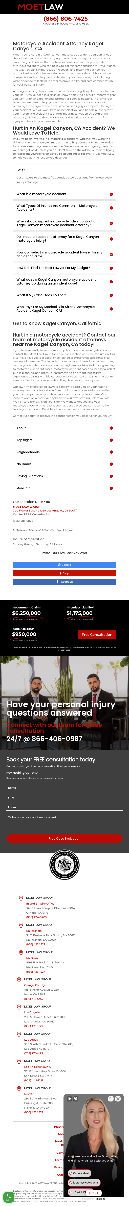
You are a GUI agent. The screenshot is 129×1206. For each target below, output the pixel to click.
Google (66, 564)
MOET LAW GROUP (26, 506)
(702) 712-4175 (33, 1053)
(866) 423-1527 (35, 944)
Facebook (66, 581)
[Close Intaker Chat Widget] (118, 1098)
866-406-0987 (57, 738)
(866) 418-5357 (33, 998)
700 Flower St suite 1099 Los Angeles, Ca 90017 (45, 510)
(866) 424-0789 (36, 917)
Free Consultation (97, 635)
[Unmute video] (69, 1098)
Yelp (66, 573)
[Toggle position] (111, 1098)
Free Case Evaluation (64, 838)
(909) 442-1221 (33, 1080)
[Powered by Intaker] (100, 1199)
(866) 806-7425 (66, 18)
